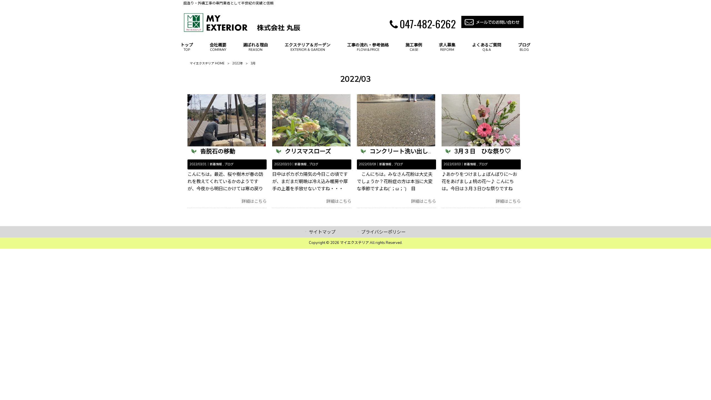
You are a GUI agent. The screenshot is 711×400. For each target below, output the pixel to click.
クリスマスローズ (308, 151)
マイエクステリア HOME (207, 63)
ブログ (229, 164)
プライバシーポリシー (383, 232)
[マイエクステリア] (242, 30)
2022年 (237, 63)
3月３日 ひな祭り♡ (482, 151)
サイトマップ (322, 232)
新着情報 (216, 164)
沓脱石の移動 (217, 151)
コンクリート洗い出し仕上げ (407, 151)
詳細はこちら (254, 201)
